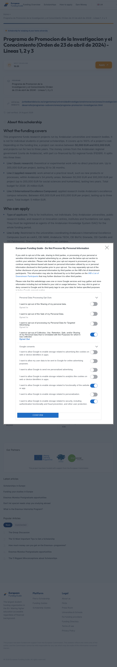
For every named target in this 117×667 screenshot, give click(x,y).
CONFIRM (38, 415)
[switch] (94, 304)
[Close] (108, 248)
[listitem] (58, 297)
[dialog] (58, 333)
